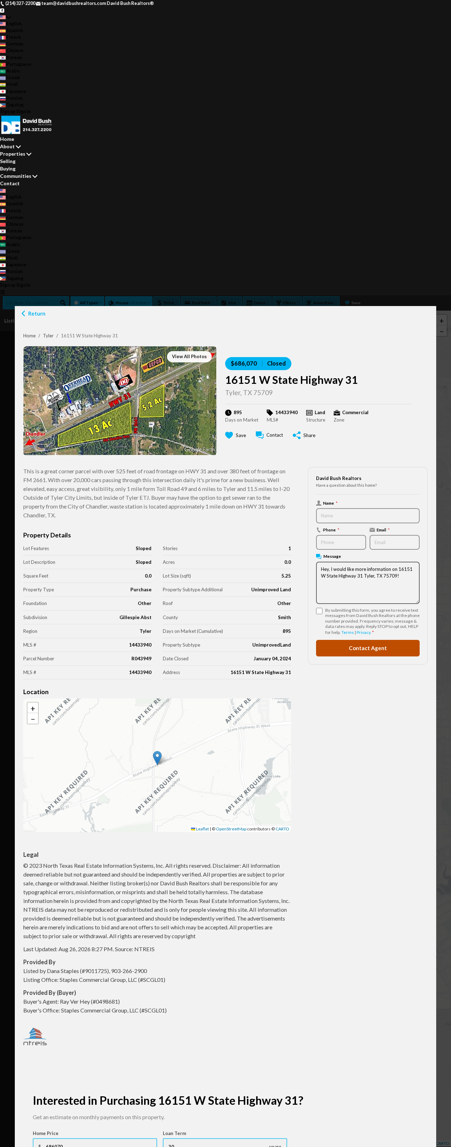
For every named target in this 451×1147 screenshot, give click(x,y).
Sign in (23, 111)
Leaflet (202, 828)
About (7, 146)
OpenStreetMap (231, 828)
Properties (12, 154)
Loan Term (174, 1133)
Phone (331, 529)
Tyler (48, 335)
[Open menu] (2, 291)
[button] (157, 758)
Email (383, 529)
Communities (15, 176)
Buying (8, 169)
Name (330, 502)
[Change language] (5, 16)
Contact (10, 183)
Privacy (363, 632)
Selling (8, 161)
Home (29, 335)
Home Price (45, 1133)
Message (332, 556)
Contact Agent (368, 648)
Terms (347, 632)
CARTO (282, 828)
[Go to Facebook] (2, 10)
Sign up (8, 111)
